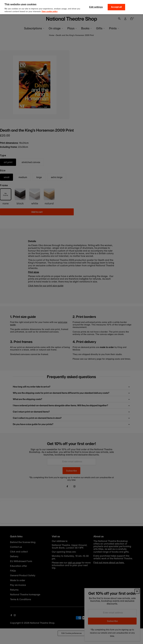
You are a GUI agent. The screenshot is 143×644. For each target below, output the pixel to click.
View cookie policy (49, 11)
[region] (71, 7)
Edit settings (96, 7)
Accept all (116, 7)
